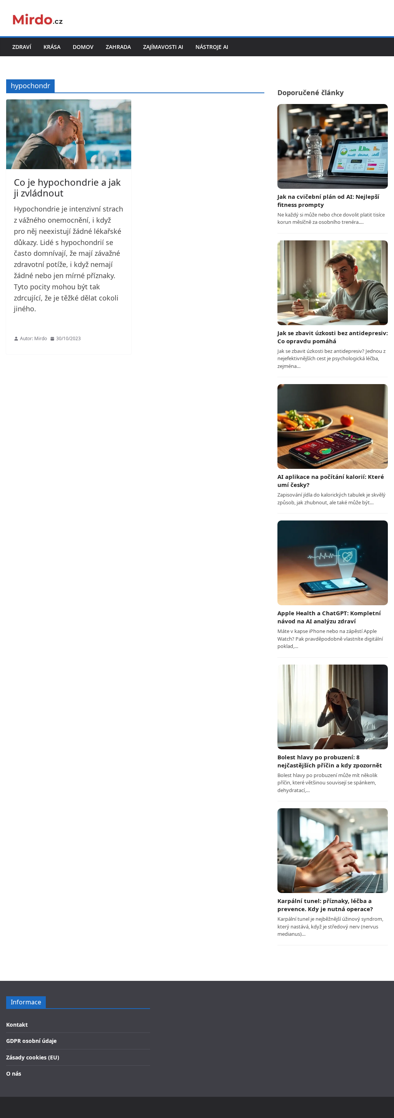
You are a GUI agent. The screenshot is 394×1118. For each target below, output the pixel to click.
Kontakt (17, 1024)
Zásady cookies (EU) (32, 1057)
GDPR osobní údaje (31, 1040)
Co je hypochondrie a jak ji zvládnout (67, 188)
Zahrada (118, 46)
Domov (83, 46)
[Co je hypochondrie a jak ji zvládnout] (68, 134)
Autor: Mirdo (33, 338)
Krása (51, 46)
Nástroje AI (211, 46)
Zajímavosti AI (163, 46)
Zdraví (21, 46)
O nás (13, 1073)
